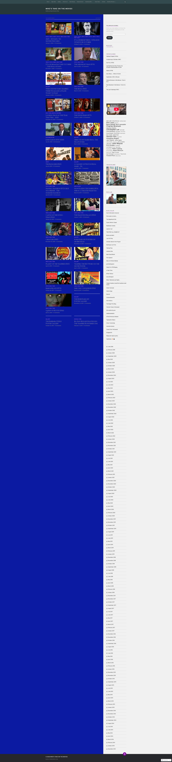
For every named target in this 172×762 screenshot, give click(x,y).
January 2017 (111, 631)
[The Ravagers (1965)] (58, 153)
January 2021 (111, 477)
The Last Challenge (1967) (112, 89)
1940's (47, 36)
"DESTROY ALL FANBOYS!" (112, 232)
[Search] (125, 2)
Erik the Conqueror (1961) (85, 288)
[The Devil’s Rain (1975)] (87, 104)
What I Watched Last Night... (113, 280)
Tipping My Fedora (110, 320)
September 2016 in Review (112, 77)
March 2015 (111, 701)
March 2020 (111, 509)
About (48, 1)
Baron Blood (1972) (53, 288)
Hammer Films (111, 136)
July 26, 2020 (49, 142)
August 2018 (111, 570)
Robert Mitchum (118, 150)
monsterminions (110, 326)
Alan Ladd (109, 121)
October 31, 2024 (78, 44)
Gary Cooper (109, 135)
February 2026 (111, 350)
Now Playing (72, 1)
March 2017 (111, 624)
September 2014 (112, 720)
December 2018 (112, 557)
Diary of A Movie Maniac (112, 261)
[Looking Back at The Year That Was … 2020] (58, 104)
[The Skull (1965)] (87, 78)
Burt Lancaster (121, 124)
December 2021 (112, 442)
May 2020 (110, 503)
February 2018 (111, 589)
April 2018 (110, 583)
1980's (62, 36)
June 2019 (110, 538)
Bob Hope (116, 122)
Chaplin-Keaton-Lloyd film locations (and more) (116, 284)
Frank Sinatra (122, 133)
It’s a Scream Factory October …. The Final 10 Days (58, 65)
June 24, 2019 (77, 168)
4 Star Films (109, 270)
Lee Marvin (117, 145)
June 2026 (110, 346)
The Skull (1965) (80, 89)
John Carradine (121, 142)
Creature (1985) (52, 239)
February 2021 (111, 474)
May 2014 (110, 733)
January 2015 (111, 707)
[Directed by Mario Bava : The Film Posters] (87, 129)
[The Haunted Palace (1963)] (87, 204)
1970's (58, 36)
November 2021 (112, 445)
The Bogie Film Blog (111, 304)
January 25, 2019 (50, 219)
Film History (109, 300)
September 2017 (112, 605)
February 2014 (111, 742)
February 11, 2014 (78, 325)
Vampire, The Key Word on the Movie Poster (86, 265)
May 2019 (110, 541)
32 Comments (56, 142)
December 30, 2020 (50, 119)
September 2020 (112, 490)
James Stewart (109, 142)
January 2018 (111, 592)
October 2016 (111, 640)
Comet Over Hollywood (112, 329)
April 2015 (110, 698)
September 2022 (112, 413)
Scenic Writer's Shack (111, 222)
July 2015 (110, 688)
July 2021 (110, 458)
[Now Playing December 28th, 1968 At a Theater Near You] (87, 178)
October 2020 (111, 487)
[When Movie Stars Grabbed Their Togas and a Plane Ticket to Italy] (58, 78)
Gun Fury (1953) (110, 62)
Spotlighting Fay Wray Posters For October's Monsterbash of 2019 (114, 66)
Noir (114, 147)
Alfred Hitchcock (115, 121)
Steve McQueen (117, 154)
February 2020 (111, 512)
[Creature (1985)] (58, 229)
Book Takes (97, 1)
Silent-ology (109, 291)
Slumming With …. (89, 1)
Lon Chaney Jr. (109, 147)
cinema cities (109, 251)
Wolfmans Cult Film (111, 245)
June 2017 (110, 615)
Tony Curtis (123, 154)
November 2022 (112, 407)
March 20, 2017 (77, 290)
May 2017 (110, 618)
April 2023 (110, 391)
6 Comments (86, 217)
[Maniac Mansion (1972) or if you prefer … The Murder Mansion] (58, 178)
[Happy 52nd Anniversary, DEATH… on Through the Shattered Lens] (121, 199)
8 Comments (85, 144)
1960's (54, 36)
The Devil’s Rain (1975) (82, 115)
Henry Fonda (119, 136)
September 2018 (112, 567)
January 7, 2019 (78, 217)
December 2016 (112, 634)
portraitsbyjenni (110, 264)
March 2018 (111, 586)
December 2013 (112, 749)
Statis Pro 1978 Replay (111, 267)
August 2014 (111, 723)
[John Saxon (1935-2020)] (58, 129)
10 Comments (58, 43)
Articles (103, 1)
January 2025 (111, 362)
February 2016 (111, 666)
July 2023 (110, 381)
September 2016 (112, 643)
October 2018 (111, 563)
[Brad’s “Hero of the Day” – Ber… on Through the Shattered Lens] (111, 199)
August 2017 (111, 608)
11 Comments (56, 266)
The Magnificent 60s (111, 219)
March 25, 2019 (77, 193)
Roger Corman (115, 152)
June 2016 (110, 653)
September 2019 (112, 528)
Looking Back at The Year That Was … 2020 (56, 116)
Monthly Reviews (111, 1)
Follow (109, 37)
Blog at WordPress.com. (52, 759)
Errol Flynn (117, 133)
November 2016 (112, 637)
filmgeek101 (109, 332)
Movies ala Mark (110, 235)
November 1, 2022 (50, 68)
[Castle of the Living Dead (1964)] (58, 204)
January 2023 (111, 401)
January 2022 (111, 439)
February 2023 (111, 397)
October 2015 (111, 678)
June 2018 (110, 576)
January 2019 (111, 554)
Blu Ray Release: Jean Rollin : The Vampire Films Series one (86, 322)
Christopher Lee (112, 130)
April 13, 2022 (77, 66)
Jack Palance (110, 140)
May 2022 (110, 426)
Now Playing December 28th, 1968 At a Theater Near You (86, 190)
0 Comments (87, 325)
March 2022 (111, 433)
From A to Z (65, 1)
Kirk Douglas (110, 145)
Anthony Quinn (123, 121)
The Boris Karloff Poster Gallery (81, 300)
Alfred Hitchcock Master (112, 316)
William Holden (118, 155)
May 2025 (110, 359)
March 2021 (111, 471)
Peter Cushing (117, 149)
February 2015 (111, 704)
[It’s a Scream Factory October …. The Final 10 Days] (58, 53)
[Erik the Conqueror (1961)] (87, 277)
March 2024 (111, 369)
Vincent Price (110, 156)
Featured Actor (80, 1)
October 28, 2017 (50, 290)
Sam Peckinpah (110, 154)
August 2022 (111, 417)
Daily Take (53, 1)
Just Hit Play (109, 238)
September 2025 (112, 356)
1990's (97, 36)
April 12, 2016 (49, 312)
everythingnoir (110, 277)
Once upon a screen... (111, 216)
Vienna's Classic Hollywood (112, 307)
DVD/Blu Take (77, 319)
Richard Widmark (109, 150)
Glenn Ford (116, 135)
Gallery (59, 1)
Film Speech (109, 257)
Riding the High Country (112, 336)
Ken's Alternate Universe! (112, 213)
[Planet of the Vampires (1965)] (58, 253)
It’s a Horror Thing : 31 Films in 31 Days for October (86, 41)
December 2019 (112, 519)
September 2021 (112, 452)
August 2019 (111, 532)
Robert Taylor (108, 152)
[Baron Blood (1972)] (58, 277)
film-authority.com (110, 310)
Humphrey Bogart (112, 138)
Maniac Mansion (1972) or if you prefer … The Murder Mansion (57, 191)
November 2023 (112, 375)
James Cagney (118, 140)
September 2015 (112, 682)
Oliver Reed (118, 147)
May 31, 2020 (77, 144)
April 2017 (110, 621)
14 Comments (85, 66)
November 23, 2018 (79, 243)
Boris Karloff (110, 124)
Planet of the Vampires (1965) (58, 264)
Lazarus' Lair (109, 229)
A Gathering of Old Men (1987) (113, 59)
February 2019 (111, 551)
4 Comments (59, 68)
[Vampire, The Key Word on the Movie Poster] (87, 253)
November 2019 (112, 522)
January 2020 (111, 516)
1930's (79, 36)
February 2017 (111, 627)
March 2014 (111, 739)
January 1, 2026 (49, 43)
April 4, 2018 (77, 268)
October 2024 (111, 366)
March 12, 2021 (77, 91)
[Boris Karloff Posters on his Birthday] (87, 229)
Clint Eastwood (110, 131)
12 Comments (56, 166)
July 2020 (110, 496)
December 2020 (112, 481)
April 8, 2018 (49, 266)
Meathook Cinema (110, 226)
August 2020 (111, 493)
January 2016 (111, 669)
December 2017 (112, 595)
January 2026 (111, 353)
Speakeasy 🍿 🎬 (110, 339)
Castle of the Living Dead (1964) (54, 216)
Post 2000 (77, 37)
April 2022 (110, 429)
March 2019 (111, 548)
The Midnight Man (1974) (84, 64)
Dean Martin (117, 131)
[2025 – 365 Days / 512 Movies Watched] (58, 28)
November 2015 (112, 675)
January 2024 (111, 372)
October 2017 (111, 602)
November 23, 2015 (79, 303)
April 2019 (110, 544)
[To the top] (124, 754)
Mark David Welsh (110, 254)
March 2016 (111, 663)
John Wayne (117, 143)
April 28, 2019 (49, 195)
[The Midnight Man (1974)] (87, 53)
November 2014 (112, 714)
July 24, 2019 (49, 166)
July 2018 (110, 573)
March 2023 (111, 394)
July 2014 (110, 726)
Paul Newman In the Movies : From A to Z (115, 85)
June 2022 (110, 423)
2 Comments (58, 290)
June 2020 (110, 500)
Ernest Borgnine (109, 133)
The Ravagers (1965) (53, 164)
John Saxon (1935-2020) (55, 140)
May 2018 (110, 579)
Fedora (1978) (109, 70)
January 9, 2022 (50, 95)
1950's (51, 36)
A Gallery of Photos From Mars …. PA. (85, 165)
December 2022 (112, 404)
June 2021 (110, 461)
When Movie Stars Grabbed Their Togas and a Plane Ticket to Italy (57, 91)
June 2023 (110, 385)
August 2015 (111, 685)
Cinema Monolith (110, 297)
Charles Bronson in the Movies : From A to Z (115, 81)
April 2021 (110, 468)
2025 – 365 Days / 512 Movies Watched (53, 40)
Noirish (108, 294)
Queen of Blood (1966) (55, 311)
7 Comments (85, 168)
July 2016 (110, 650)
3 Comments (87, 44)
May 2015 (110, 694)
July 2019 (110, 535)
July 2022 (110, 420)
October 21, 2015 (50, 325)
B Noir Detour (109, 273)
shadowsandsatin (110, 313)
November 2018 (112, 560)
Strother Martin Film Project (113, 242)
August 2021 (111, 455)
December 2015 (112, 672)
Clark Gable (122, 130)
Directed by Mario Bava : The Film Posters (86, 141)
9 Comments (85, 91)
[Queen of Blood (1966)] (58, 300)
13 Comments (58, 95)
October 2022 (111, 410)
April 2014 (110, 736)
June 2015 (110, 691)
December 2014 (112, 710)
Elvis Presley (123, 131)
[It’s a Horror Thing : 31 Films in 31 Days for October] (87, 28)
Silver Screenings (110, 323)
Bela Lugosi (110, 123)
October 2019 (111, 525)
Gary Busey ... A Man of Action (113, 74)
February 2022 (111, 436)
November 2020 (112, 484)
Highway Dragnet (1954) (112, 56)
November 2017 (112, 599)
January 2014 (111, 746)
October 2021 (111, 449)
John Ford (108, 143)
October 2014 (111, 717)
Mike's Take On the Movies (59, 9)
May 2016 (110, 656)
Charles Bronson (113, 126)
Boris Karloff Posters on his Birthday (84, 240)
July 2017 (110, 611)
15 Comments (86, 117)
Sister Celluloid (110, 288)
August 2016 (111, 647)
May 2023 (110, 388)
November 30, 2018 (50, 241)
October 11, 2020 (78, 117)
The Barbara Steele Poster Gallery (54, 322)
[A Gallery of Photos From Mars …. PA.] (87, 153)
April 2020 (110, 506)
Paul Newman (109, 149)
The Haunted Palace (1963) (85, 215)
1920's (75, 36)
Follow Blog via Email (112, 25)
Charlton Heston (111, 128)
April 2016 (110, 659)
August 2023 (111, 378)
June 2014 (110, 730)
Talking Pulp (109, 248)
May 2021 (110, 465)
